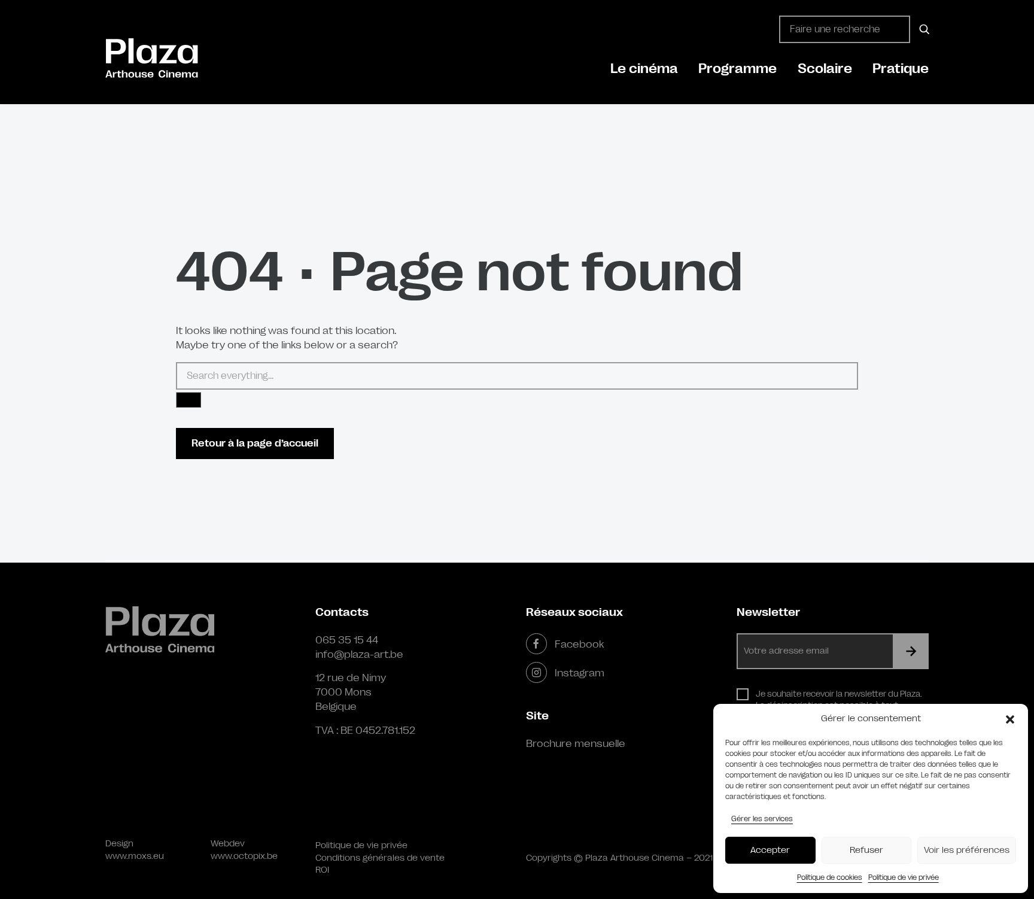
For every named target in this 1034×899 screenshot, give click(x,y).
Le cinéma (644, 68)
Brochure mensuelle (575, 743)
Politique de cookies (829, 877)
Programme (737, 68)
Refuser (866, 850)
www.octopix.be (244, 856)
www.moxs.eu (134, 856)
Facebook (579, 644)
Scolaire (825, 68)
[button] (1010, 719)
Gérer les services (762, 819)
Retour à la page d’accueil (254, 443)
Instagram (579, 673)
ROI (322, 870)
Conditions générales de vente (380, 858)
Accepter (770, 850)
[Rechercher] (922, 29)
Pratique (900, 68)
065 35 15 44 (346, 640)
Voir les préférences (966, 850)
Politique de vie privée (903, 877)
